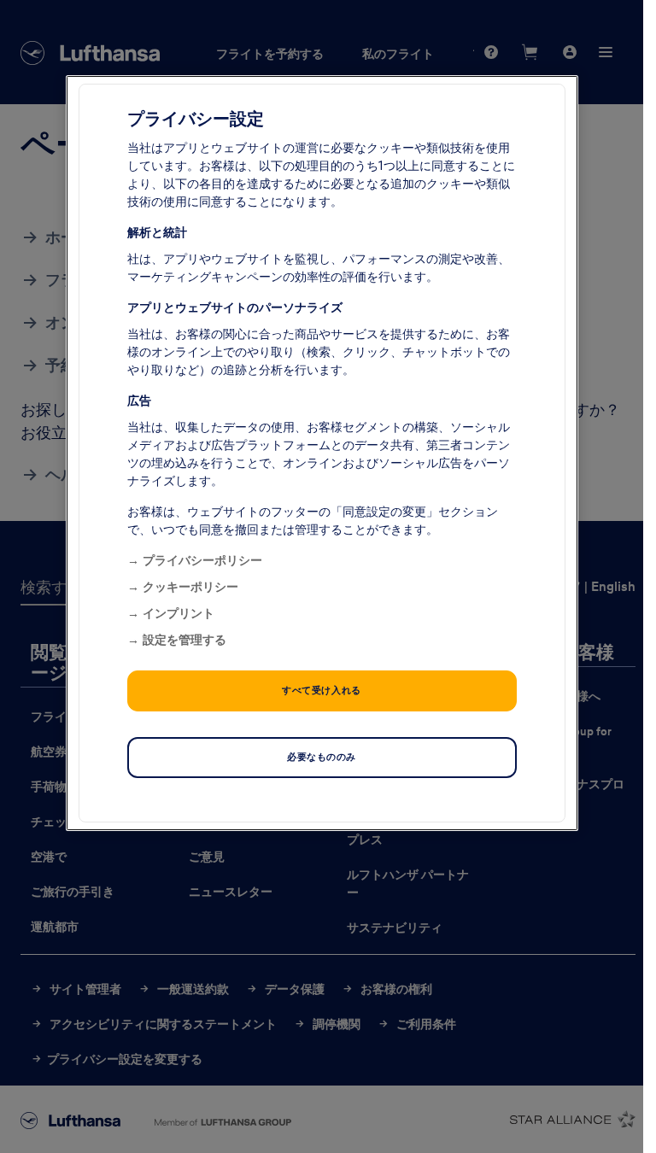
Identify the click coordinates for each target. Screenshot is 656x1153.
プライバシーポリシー (202, 559)
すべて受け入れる (321, 689)
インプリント (178, 612)
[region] (322, 452)
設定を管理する (184, 639)
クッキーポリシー (190, 586)
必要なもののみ (321, 756)
